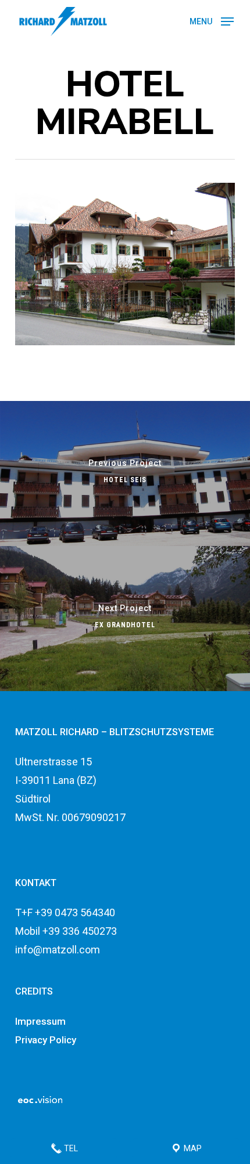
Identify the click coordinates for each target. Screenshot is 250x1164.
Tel (70, 1148)
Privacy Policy (45, 1040)
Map (192, 1148)
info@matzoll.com (57, 950)
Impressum (40, 1021)
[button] (212, 21)
